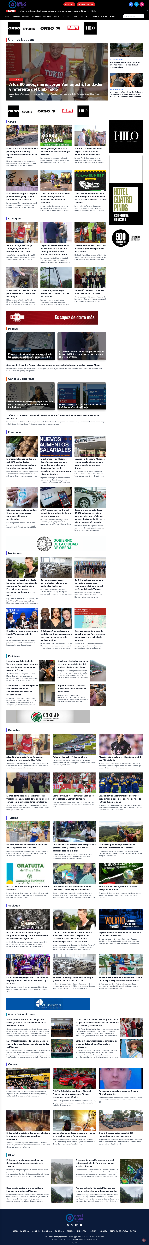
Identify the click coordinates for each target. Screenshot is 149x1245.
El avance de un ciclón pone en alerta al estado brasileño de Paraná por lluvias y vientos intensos (95, 1163)
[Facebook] (131, 4)
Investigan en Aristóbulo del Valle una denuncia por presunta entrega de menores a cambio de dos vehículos (126, 94)
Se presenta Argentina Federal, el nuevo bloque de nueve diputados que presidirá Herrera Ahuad (53, 365)
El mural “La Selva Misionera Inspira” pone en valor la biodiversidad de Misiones (88, 151)
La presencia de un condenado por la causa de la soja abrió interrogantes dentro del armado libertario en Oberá (81, 354)
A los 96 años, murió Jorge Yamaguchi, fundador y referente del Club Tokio (56, 87)
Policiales (47, 16)
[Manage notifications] (144, 1240)
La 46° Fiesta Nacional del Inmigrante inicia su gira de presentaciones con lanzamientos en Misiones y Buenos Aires (97, 1022)
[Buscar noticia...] (147, 10)
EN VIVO (70, 4)
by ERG (74, 1243)
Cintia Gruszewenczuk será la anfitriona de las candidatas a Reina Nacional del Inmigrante (96, 1044)
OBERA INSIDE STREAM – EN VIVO (102, 16)
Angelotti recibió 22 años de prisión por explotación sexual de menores (71, 688)
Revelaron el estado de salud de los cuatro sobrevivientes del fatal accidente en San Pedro (72, 664)
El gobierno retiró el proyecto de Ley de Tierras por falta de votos (22, 634)
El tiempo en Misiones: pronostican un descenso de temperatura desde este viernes (24, 1163)
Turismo (56, 16)
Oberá (7, 16)
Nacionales (36, 16)
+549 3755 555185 (84, 1237)
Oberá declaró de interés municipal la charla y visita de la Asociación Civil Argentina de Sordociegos (30, 404)
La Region (16, 16)
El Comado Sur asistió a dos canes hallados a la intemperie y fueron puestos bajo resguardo (28, 1136)
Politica (74, 16)
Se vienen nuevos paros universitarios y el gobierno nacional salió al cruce (53, 583)
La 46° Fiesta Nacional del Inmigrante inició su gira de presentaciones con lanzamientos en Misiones (27, 1044)
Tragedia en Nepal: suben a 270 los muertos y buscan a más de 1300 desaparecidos (125, 64)
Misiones (25, 16)
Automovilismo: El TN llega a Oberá (70, 757)
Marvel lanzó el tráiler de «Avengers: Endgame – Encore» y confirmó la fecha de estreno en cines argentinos (27, 935)
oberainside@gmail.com (58, 1237)
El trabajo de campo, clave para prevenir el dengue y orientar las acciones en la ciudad (21, 196)
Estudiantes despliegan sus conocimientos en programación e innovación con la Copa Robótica (27, 980)
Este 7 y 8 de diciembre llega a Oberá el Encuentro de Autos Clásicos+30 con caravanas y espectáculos (72, 1094)
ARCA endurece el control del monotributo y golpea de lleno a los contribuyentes (55, 513)
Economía (83, 16)
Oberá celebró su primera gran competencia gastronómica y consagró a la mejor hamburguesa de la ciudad (74, 848)
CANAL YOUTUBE (86, 4)
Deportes (65, 16)
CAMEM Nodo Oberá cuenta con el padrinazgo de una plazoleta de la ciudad (90, 248)
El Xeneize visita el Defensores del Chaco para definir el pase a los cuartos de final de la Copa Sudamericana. (120, 799)
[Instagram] (142, 4)
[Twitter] (136, 4)
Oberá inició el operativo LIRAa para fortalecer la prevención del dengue (21, 293)
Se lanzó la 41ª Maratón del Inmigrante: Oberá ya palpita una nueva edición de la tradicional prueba (26, 1022)
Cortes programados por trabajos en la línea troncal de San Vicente (54, 293)
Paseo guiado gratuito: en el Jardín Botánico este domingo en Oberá (55, 151)
